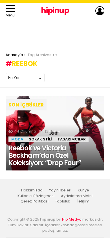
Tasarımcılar (72, 139)
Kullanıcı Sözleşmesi (35, 196)
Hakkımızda (32, 190)
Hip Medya (72, 219)
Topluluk (62, 201)
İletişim (83, 201)
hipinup (55, 10)
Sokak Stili (40, 139)
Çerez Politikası (35, 201)
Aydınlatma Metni (77, 196)
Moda (17, 139)
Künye (83, 190)
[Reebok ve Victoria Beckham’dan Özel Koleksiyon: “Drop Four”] (55, 133)
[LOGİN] (99, 11)
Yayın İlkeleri (60, 190)
